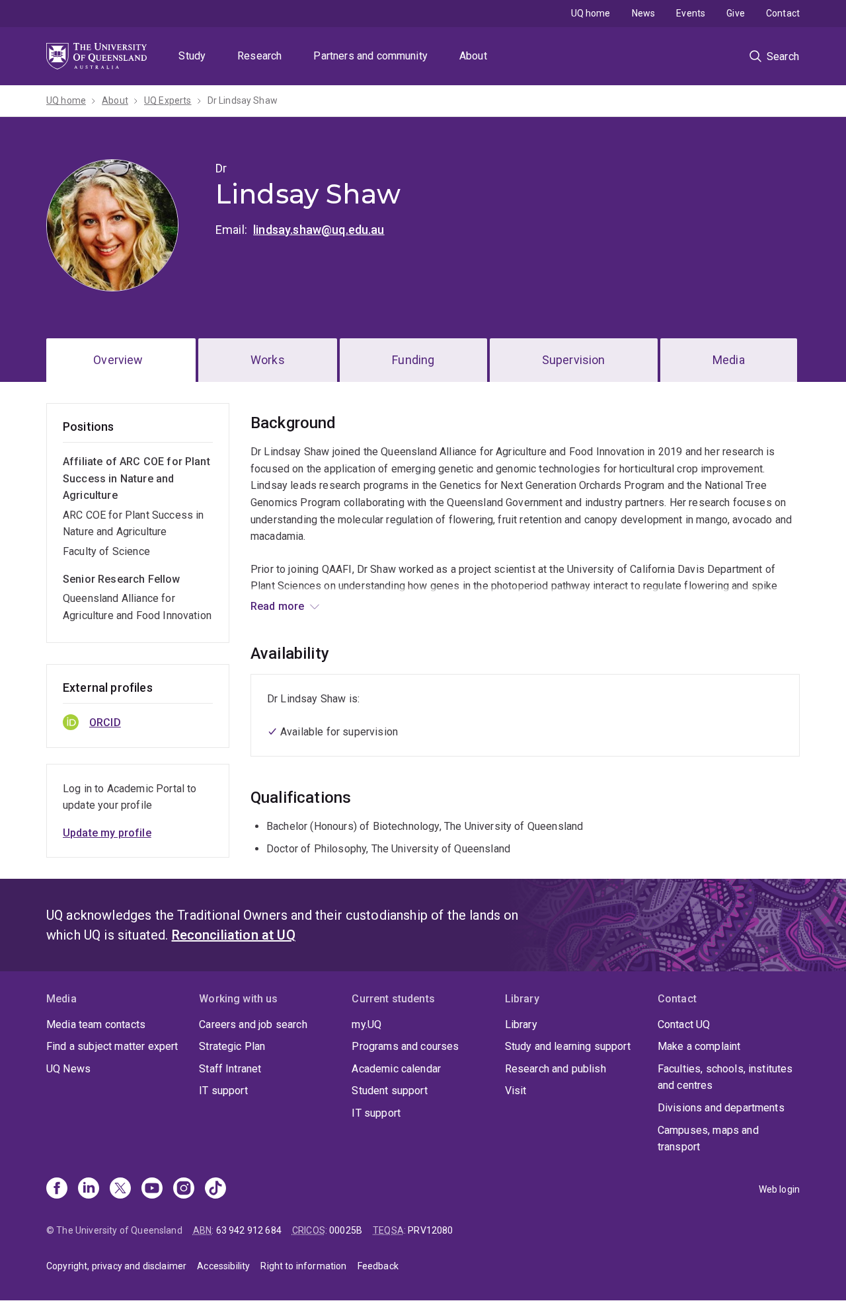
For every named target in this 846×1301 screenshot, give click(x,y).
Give (735, 13)
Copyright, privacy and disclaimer (116, 1266)
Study (192, 56)
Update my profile (107, 833)
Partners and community (370, 56)
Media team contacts (95, 1024)
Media (728, 360)
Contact (783, 13)
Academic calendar (396, 1068)
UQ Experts (168, 100)
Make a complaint (699, 1046)
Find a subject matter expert (112, 1046)
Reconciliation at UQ (233, 935)
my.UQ (366, 1024)
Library (521, 1024)
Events (690, 13)
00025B (345, 1230)
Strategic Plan (232, 1046)
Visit (516, 1090)
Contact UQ (684, 1024)
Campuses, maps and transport (708, 1139)
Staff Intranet (230, 1068)
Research (259, 56)
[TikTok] (215, 1189)
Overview (118, 360)
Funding (413, 360)
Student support (389, 1090)
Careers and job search (253, 1024)
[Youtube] (152, 1189)
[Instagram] (183, 1189)
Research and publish (555, 1068)
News (644, 13)
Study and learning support (568, 1046)
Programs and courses (405, 1046)
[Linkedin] (88, 1189)
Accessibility (223, 1266)
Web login (779, 1189)
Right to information (303, 1266)
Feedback (378, 1266)
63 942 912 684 (249, 1230)
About (473, 56)
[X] (120, 1189)
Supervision (573, 360)
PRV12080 (430, 1230)
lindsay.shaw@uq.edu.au (319, 230)
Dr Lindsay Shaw (243, 100)
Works (267, 360)
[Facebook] (56, 1189)
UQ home (591, 13)
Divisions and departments (721, 1107)
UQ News (68, 1068)
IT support (223, 1090)
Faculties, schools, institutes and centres (725, 1077)
